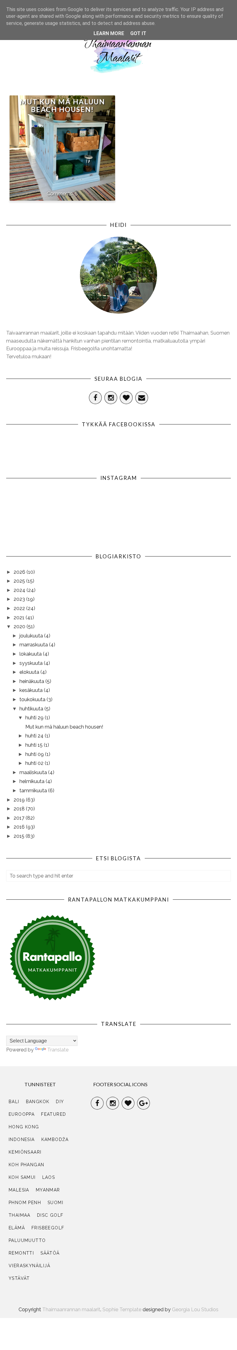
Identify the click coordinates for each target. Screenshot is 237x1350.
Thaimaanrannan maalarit (71, 1309)
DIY (60, 1101)
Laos (48, 1177)
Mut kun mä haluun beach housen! (62, 106)
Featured (53, 1114)
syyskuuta (31, 663)
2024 (20, 590)
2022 (20, 608)
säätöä (50, 1253)
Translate (58, 1050)
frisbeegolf (47, 1227)
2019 (20, 800)
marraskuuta (34, 645)
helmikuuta (32, 781)
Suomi (55, 1202)
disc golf (50, 1215)
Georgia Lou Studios (195, 1309)
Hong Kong (24, 1126)
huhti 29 (35, 718)
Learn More (109, 33)
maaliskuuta (33, 772)
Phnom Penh (25, 1202)
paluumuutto (27, 1240)
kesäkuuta (31, 690)
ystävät (19, 1278)
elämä (17, 1227)
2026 (20, 572)
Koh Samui (22, 1177)
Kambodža (55, 1139)
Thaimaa (20, 1215)
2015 (20, 836)
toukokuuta (33, 699)
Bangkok (38, 1101)
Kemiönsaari (25, 1152)
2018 (20, 809)
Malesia (19, 1189)
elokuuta (29, 672)
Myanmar (48, 1189)
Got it (138, 33)
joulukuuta (31, 636)
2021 (20, 618)
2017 (20, 818)
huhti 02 (35, 763)
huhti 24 (35, 736)
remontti (21, 1253)
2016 (20, 827)
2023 (20, 599)
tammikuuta (33, 791)
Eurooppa (22, 1114)
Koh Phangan (26, 1164)
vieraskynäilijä (29, 1265)
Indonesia (22, 1139)
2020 (20, 626)
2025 (20, 581)
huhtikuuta (31, 709)
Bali (14, 1101)
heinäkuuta (32, 681)
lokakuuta (31, 654)
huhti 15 (34, 745)
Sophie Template (121, 1309)
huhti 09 (35, 754)
